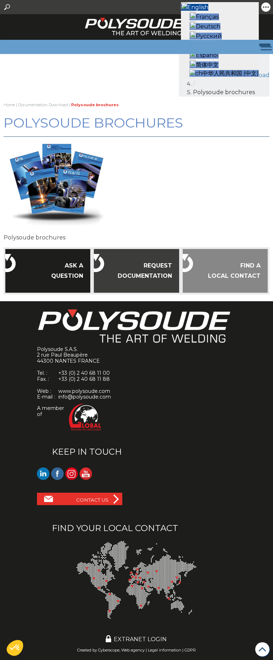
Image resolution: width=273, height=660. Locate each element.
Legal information (164, 650)
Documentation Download (43, 104)
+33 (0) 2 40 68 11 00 (84, 373)
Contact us (92, 500)
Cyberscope (108, 650)
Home (9, 104)
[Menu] (262, 46)
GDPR (190, 650)
